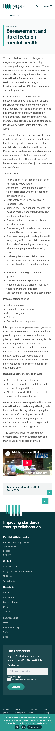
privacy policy (30, 679)
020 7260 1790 (10, 566)
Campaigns (14, 16)
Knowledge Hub (10, 618)
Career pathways (11, 602)
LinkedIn (10, 576)
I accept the (24, 679)
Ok (17, 727)
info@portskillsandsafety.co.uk (17, 571)
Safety (6, 632)
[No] (51, 722)
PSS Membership (11, 627)
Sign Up (16, 686)
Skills (5, 637)
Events (6, 607)
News (5, 622)
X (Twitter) (11, 581)
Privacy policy (34, 727)
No (23, 727)
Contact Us (8, 592)
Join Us (6, 611)
